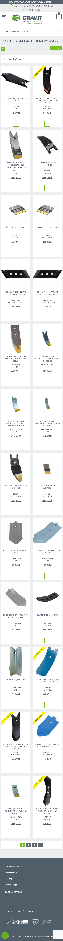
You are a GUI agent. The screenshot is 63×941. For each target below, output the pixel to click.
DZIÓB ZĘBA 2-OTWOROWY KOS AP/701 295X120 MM (15, 616)
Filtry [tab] (57, 48)
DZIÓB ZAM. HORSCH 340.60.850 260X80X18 (16, 487)
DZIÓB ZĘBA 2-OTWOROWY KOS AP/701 (47, 551)
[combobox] (31, 31)
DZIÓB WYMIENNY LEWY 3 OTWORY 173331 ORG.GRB (16, 293)
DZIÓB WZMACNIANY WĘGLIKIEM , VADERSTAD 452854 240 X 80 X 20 (16, 811)
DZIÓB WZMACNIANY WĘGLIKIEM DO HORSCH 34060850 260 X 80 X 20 (15, 423)
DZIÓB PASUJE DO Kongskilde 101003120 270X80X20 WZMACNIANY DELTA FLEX (16, 165)
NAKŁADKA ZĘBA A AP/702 (15, 680)
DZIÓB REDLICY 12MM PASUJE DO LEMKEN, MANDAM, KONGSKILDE (47, 745)
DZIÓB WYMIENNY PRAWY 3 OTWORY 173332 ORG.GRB (47, 293)
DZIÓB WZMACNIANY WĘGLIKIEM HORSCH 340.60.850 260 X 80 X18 (47, 359)
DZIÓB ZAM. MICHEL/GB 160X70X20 (47, 487)
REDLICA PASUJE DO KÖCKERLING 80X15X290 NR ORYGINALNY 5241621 (16, 746)
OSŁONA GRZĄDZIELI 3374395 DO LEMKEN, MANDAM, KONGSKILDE (47, 681)
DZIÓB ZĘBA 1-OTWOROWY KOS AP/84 (15, 551)
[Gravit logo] (27, 19)
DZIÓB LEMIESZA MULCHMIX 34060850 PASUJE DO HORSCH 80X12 (47, 100)
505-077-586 (33, 10)
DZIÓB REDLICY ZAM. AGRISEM (16, 227)
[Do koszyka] (16, 124)
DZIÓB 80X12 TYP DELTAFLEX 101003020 (16, 99)
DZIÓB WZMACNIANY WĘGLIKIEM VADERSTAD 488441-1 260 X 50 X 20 (47, 423)
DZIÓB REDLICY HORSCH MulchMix (47, 164)
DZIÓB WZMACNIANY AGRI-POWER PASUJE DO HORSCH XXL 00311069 (16, 359)
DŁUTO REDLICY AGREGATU (47, 615)
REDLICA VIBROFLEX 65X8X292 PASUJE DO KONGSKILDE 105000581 (47, 811)
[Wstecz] (3, 49)
